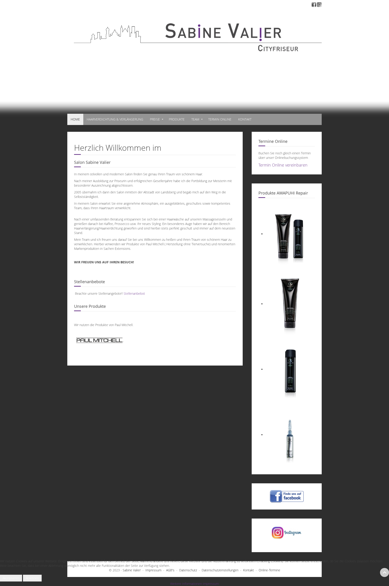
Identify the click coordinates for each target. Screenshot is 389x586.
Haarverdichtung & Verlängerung (115, 119)
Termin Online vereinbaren (283, 165)
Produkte (177, 119)
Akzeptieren (11, 578)
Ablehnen (32, 578)
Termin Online (219, 119)
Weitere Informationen (186, 583)
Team (195, 119)
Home (75, 119)
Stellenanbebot (134, 293)
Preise (155, 119)
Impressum (211, 583)
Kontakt (244, 119)
